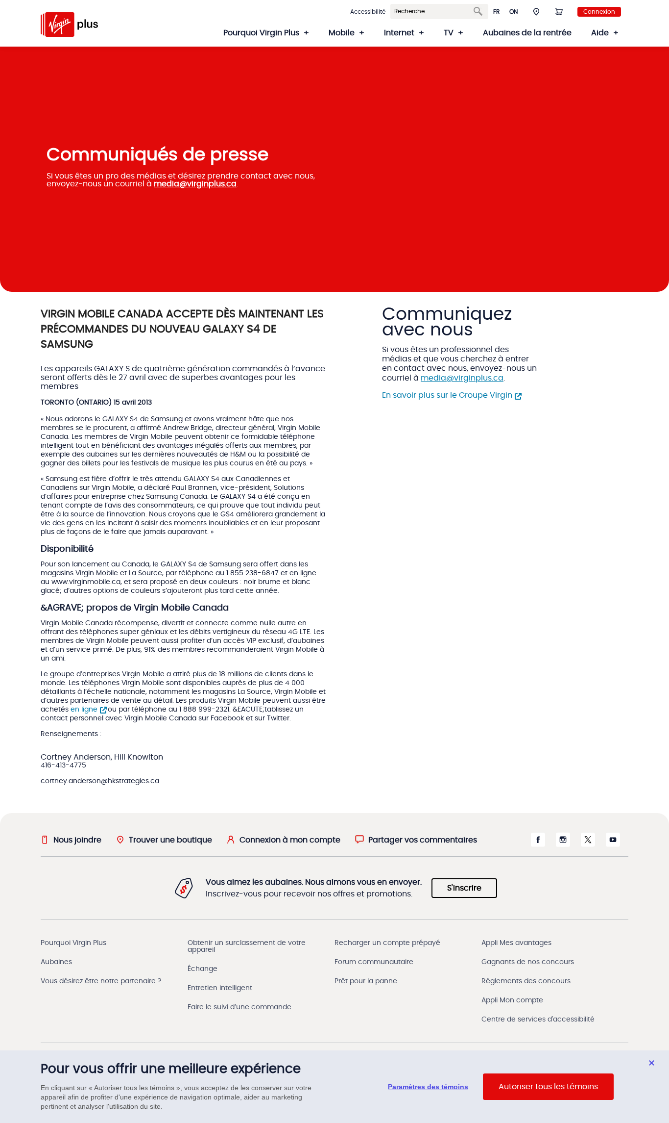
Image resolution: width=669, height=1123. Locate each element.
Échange (202, 969)
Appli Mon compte (512, 1000)
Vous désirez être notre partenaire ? (101, 981)
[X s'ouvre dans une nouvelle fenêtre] (588, 844)
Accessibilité (367, 12)
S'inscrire (464, 888)
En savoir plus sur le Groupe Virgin (447, 395)
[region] (334, 1086)
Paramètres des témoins (428, 1087)
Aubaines (56, 962)
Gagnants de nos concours (527, 962)
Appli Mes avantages (516, 943)
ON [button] (513, 12)
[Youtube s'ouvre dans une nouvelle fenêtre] (613, 844)
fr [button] (496, 12)
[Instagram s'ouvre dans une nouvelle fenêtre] (563, 844)
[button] (536, 11)
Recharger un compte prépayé (387, 943)
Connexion (599, 12)
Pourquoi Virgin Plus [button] (261, 33)
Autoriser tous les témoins (548, 1087)
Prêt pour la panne (365, 981)
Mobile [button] (342, 33)
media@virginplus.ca (195, 184)
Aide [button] (600, 33)
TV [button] (449, 33)
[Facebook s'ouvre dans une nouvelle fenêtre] (538, 844)
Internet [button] (399, 33)
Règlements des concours (526, 981)
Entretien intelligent (220, 988)
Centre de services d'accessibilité (538, 1019)
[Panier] (559, 11)
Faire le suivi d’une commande (239, 1007)
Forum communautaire (373, 962)
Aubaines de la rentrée (527, 33)
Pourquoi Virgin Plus (73, 943)
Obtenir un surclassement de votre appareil (247, 946)
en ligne (84, 709)
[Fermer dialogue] (651, 1063)
